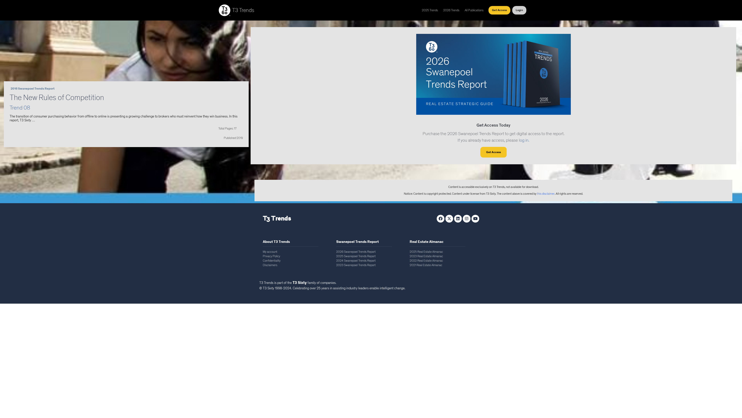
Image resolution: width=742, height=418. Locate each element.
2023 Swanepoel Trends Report (356, 265)
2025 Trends (430, 10)
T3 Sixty (300, 283)
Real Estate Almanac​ (426, 242)
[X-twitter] (449, 219)
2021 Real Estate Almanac (426, 265)
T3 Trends (243, 10)
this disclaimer (546, 193)
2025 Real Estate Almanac (426, 251)
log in (523, 140)
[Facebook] (440, 219)
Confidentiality (272, 260)
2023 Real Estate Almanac (426, 256)
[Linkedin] (458, 219)
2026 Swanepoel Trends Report (356, 251)
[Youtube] (475, 219)
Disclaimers (270, 265)
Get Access (493, 152)
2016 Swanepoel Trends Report (32, 88)
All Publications (474, 10)
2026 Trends (451, 10)
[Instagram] (467, 219)
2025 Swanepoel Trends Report (356, 256)
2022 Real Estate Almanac (426, 260)
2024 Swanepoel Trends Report (356, 260)
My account (270, 251)
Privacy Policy (271, 256)
